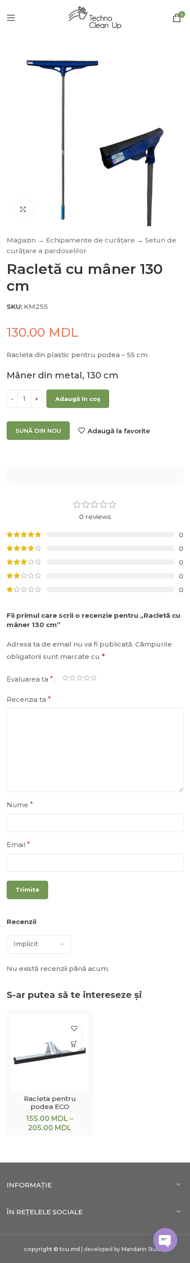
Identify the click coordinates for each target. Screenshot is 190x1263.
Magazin (21, 240)
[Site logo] (95, 17)
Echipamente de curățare (90, 240)
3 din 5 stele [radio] (79, 679)
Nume (20, 805)
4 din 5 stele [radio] (86, 679)
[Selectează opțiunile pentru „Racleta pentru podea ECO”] (74, 1044)
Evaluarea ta (30, 679)
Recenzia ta (29, 699)
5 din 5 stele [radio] (93, 679)
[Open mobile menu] (11, 18)
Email (18, 844)
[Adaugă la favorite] (74, 1028)
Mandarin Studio (143, 1249)
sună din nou (38, 430)
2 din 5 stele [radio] (72, 679)
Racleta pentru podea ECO (50, 1102)
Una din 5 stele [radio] (65, 679)
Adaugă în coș (77, 398)
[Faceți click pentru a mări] (23, 209)
